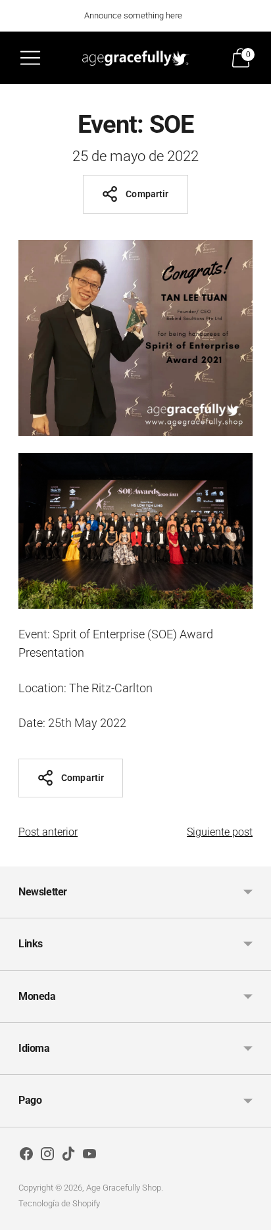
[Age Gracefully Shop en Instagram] (47, 1156)
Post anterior (48, 832)
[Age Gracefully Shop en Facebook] (26, 1156)
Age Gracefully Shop (123, 1188)
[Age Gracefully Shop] (136, 57)
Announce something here (133, 15)
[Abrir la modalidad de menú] (30, 57)
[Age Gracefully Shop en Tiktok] (68, 1156)
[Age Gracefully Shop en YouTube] (89, 1156)
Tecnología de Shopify (59, 1203)
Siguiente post (220, 832)
